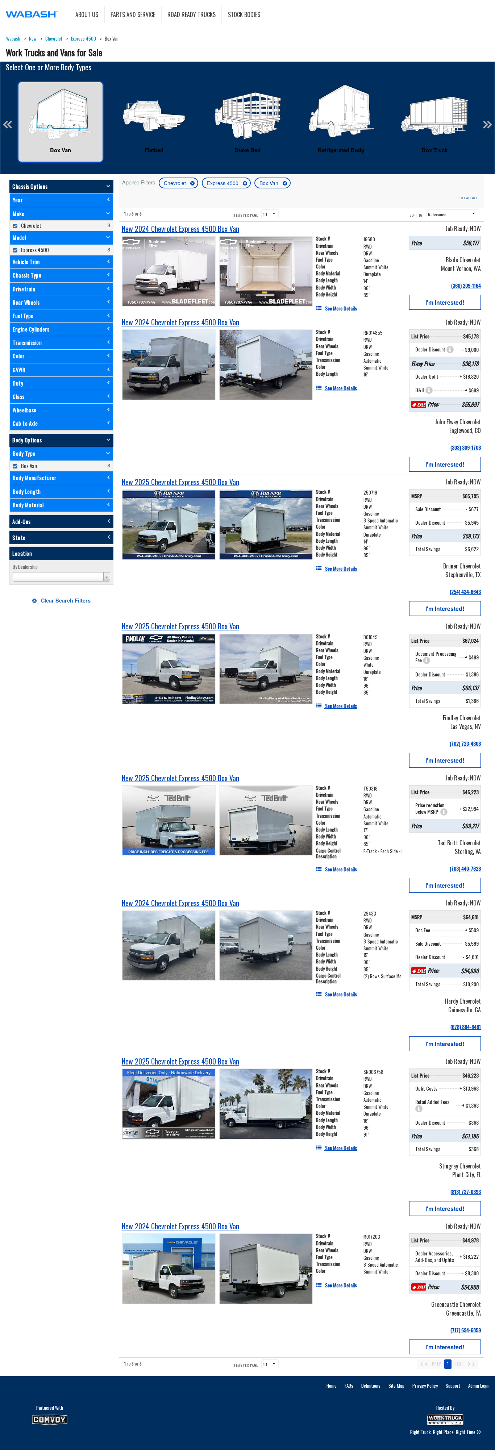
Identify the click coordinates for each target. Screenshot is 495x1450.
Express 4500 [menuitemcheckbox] (34, 250)
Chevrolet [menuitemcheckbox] (30, 225)
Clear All (468, 197)
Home (331, 1385)
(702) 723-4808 (465, 743)
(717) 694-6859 (465, 1330)
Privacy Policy (425, 1385)
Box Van (269, 183)
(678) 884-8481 (465, 1026)
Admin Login (479, 1385)
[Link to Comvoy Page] (50, 1420)
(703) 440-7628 (465, 868)
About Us (86, 14)
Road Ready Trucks (191, 14)
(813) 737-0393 (465, 1191)
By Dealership (25, 566)
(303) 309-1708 (465, 447)
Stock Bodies (244, 14)
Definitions (370, 1385)
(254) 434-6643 (465, 591)
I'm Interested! (444, 302)
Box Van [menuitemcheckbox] (28, 466)
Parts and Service (133, 14)
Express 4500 (223, 183)
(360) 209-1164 (466, 285)
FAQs (349, 1385)
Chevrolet (175, 183)
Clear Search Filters (65, 600)
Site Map (396, 1385)
